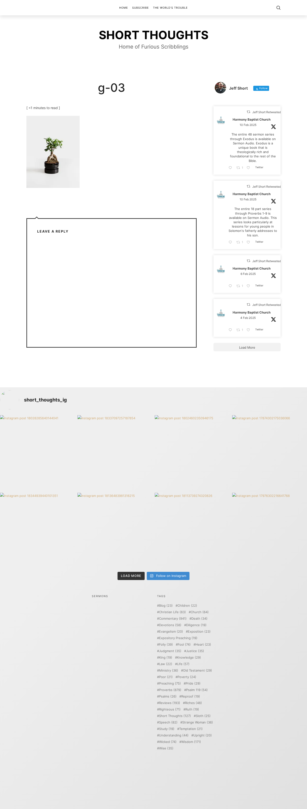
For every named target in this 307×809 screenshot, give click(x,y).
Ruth (192, 709)
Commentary (173, 618)
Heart (203, 644)
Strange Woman (197, 722)
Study (166, 728)
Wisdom (191, 741)
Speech (168, 722)
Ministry (168, 670)
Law (165, 664)
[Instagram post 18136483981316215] (115, 530)
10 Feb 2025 (248, 125)
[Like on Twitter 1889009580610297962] (249, 168)
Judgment (170, 651)
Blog (166, 605)
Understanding (174, 735)
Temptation (191, 728)
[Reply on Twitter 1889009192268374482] (231, 242)
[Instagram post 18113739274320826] (192, 530)
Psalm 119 (197, 690)
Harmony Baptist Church (252, 120)
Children (187, 605)
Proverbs (170, 690)
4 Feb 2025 (248, 318)
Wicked (168, 741)
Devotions (170, 625)
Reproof (190, 696)
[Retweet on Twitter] (248, 112)
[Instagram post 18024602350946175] (192, 452)
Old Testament (197, 670)
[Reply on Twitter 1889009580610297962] (231, 168)
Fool (184, 644)
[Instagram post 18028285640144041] (37, 452)
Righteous (170, 709)
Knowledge (189, 657)
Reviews (169, 702)
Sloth (203, 715)
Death (199, 618)
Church (200, 612)
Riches (193, 702)
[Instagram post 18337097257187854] (115, 452)
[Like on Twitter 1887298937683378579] (249, 286)
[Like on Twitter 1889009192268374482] (249, 242)
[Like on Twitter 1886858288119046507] (249, 330)
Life (183, 664)
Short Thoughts (175, 715)
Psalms (168, 696)
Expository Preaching (178, 638)
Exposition (199, 631)
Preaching (170, 683)
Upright (202, 735)
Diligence (196, 625)
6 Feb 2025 (248, 274)
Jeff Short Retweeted (266, 112)
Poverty (186, 677)
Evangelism (171, 631)
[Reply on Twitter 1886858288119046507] (231, 330)
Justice (195, 651)
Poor (166, 677)
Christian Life (172, 612)
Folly (166, 644)
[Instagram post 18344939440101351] (37, 530)
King (165, 657)
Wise (166, 748)
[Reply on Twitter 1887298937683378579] (231, 286)
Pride (193, 683)
